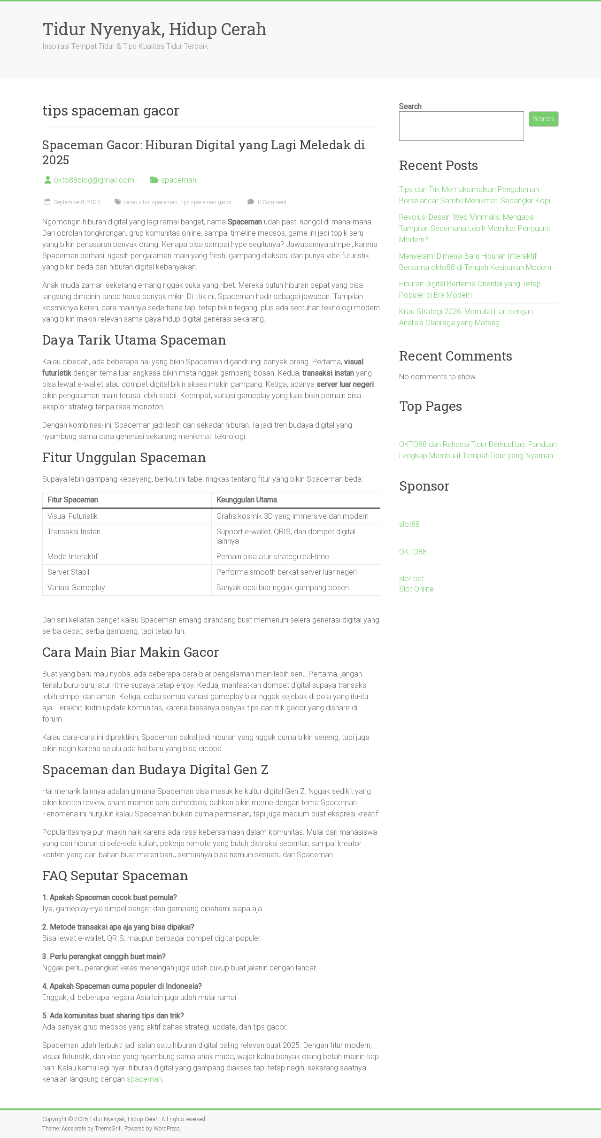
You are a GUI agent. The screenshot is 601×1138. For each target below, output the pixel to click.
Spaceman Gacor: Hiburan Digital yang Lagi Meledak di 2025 (203, 152)
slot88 (409, 524)
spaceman (178, 180)
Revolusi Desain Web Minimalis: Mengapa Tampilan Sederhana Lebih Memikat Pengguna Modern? (475, 228)
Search (410, 106)
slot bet (411, 578)
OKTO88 (413, 551)
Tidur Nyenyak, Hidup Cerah (154, 28)
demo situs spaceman (150, 202)
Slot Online (416, 588)
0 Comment (271, 202)
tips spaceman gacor (205, 202)
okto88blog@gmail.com (94, 180)
